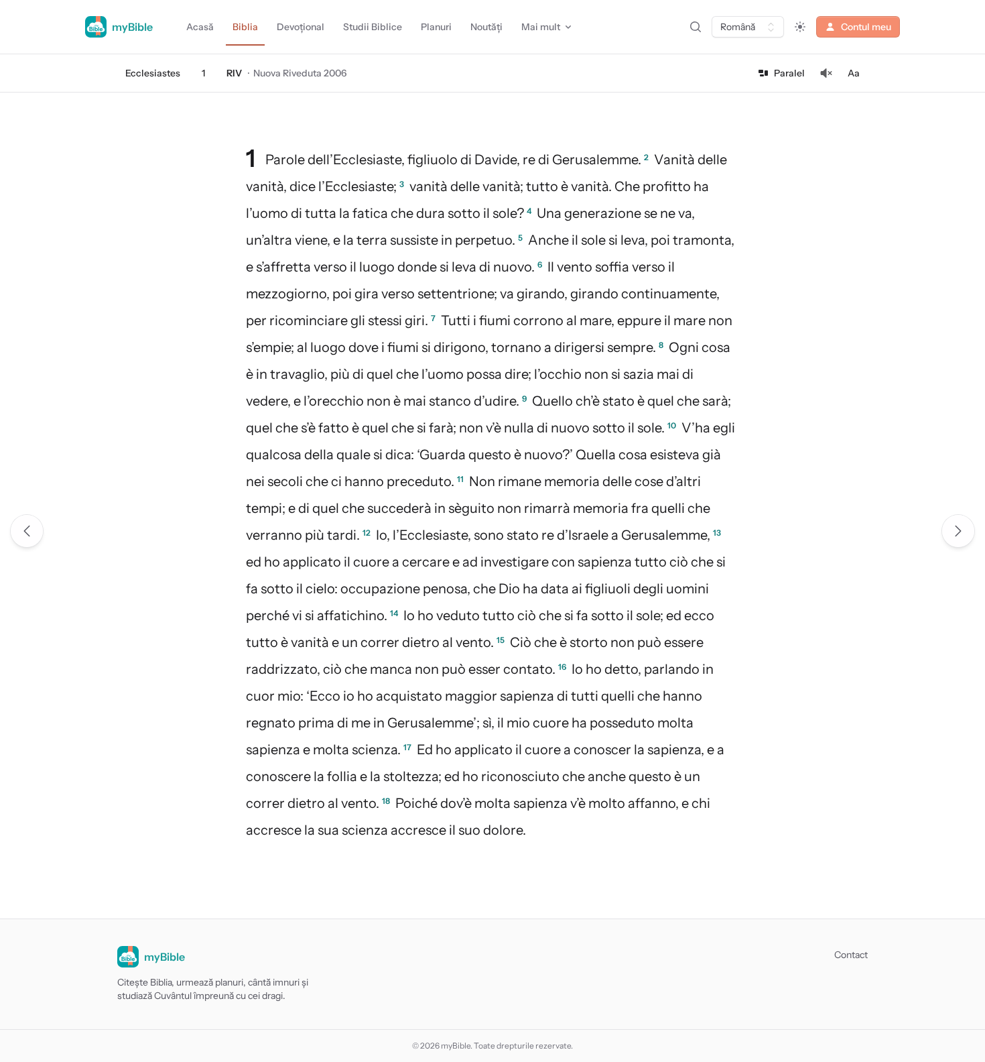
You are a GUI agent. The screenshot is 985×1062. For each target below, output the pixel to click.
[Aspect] (800, 27)
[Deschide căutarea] (695, 27)
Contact (851, 955)
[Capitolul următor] (958, 531)
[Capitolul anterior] (27, 531)
